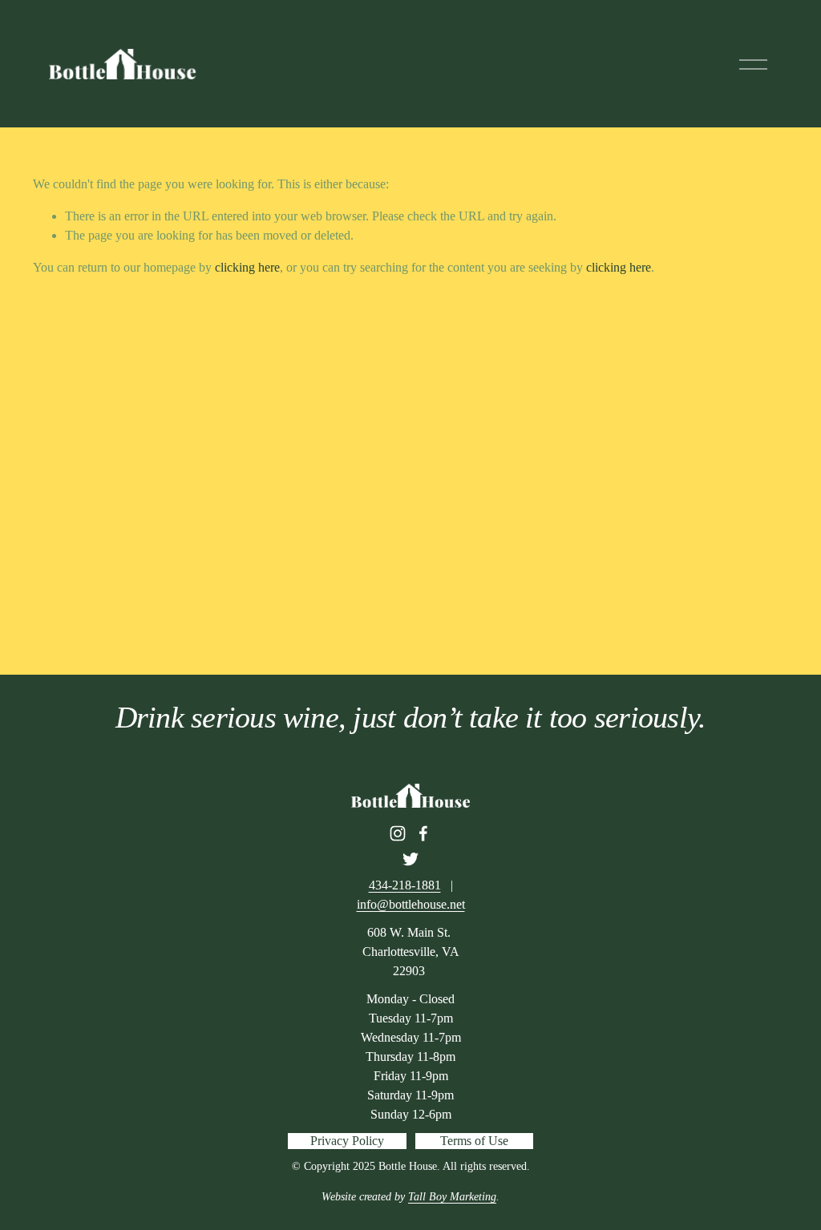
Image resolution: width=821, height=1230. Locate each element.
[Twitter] (410, 859)
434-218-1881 (405, 885)
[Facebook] (423, 833)
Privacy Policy (347, 1140)
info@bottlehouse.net (411, 904)
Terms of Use (474, 1140)
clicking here (247, 267)
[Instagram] (398, 833)
